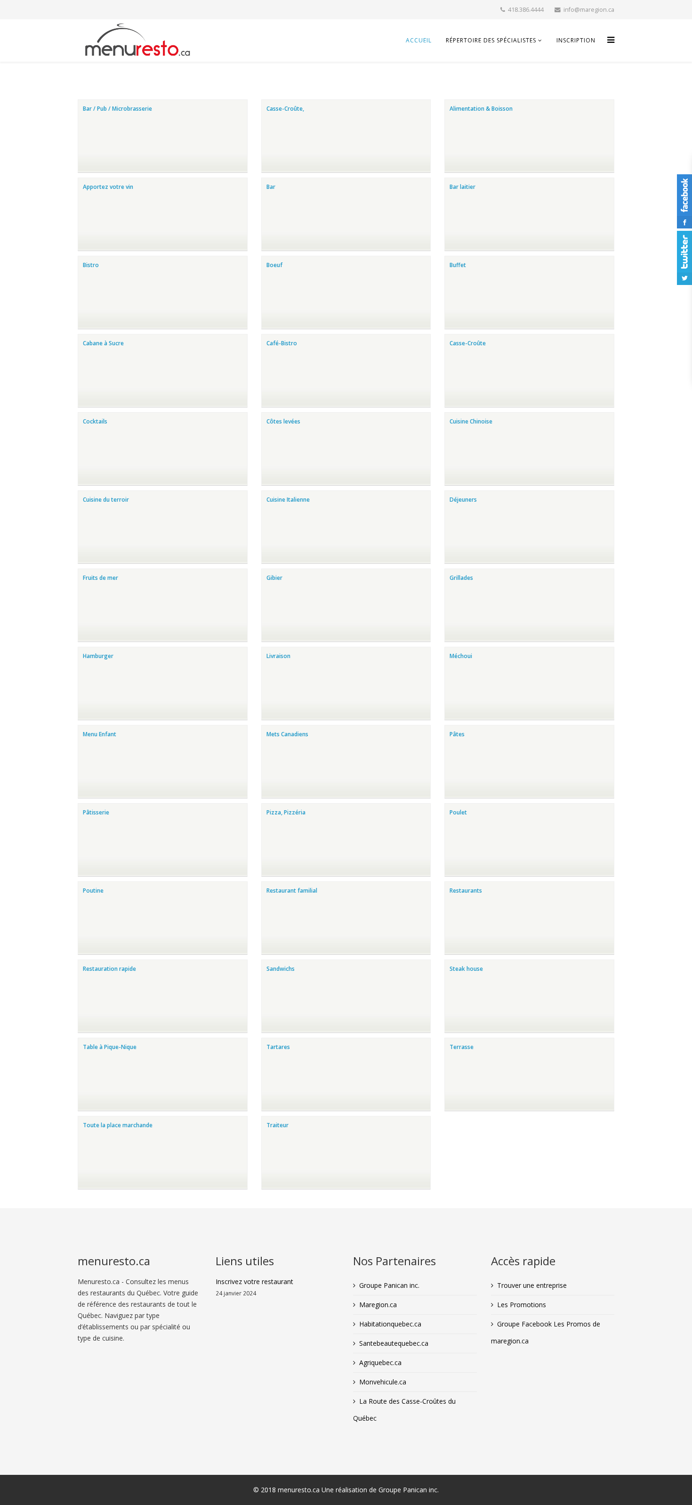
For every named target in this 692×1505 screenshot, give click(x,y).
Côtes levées (283, 421)
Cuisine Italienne (288, 500)
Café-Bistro (281, 343)
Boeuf (274, 265)
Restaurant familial (291, 891)
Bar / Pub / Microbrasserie (117, 109)
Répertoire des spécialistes (491, 40)
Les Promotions (521, 1304)
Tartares (278, 1047)
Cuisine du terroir (106, 500)
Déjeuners (463, 500)
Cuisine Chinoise (471, 421)
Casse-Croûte (468, 343)
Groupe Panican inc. (389, 1285)
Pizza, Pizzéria (286, 812)
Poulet (458, 812)
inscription (575, 40)
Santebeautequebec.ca (393, 1343)
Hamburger (98, 656)
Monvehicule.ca (382, 1381)
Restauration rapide (109, 969)
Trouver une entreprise (532, 1285)
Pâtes (457, 734)
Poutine (93, 891)
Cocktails (95, 421)
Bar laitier (462, 187)
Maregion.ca (378, 1304)
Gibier (274, 578)
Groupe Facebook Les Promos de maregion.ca (545, 1332)
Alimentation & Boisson (481, 109)
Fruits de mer (100, 578)
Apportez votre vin (108, 187)
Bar (270, 187)
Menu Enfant (99, 734)
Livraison (278, 656)
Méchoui (461, 656)
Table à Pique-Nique (110, 1047)
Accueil (419, 40)
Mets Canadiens (287, 734)
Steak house (466, 969)
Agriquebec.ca (380, 1362)
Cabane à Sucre (103, 343)
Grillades (461, 578)
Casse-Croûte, (285, 109)
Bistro (91, 265)
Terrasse (462, 1047)
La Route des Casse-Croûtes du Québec (404, 1410)
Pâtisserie (96, 812)
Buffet (458, 265)
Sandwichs (280, 969)
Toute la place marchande (118, 1125)
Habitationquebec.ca (390, 1323)
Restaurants (466, 891)
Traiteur (277, 1125)
